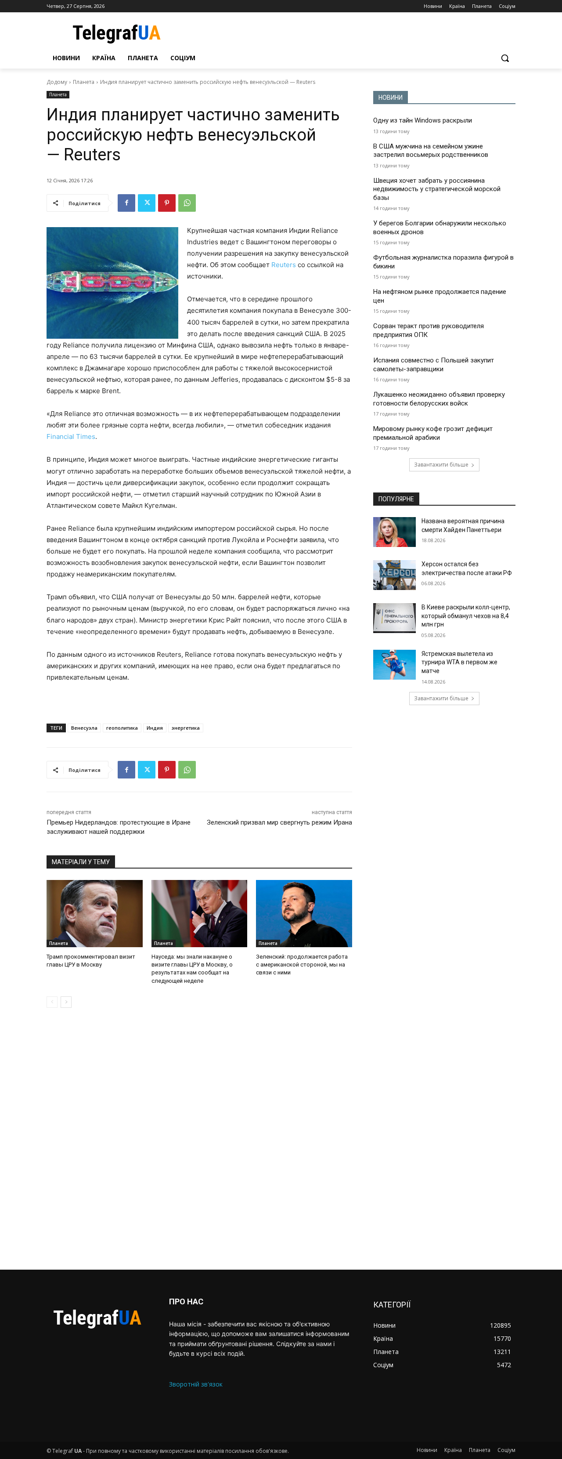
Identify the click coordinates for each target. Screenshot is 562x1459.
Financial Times (71, 436)
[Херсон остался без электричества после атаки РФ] (394, 575)
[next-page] (66, 1002)
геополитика (122, 727)
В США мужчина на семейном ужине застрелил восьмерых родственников (430, 150)
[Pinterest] (167, 203)
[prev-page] (52, 1002)
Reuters (283, 265)
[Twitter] (146, 203)
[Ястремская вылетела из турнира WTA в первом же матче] (394, 665)
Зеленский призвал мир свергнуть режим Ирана (279, 822)
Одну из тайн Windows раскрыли (422, 120)
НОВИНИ (390, 97)
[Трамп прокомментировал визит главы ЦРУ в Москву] (95, 913)
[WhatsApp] (187, 203)
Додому (57, 82)
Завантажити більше (441, 464)
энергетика (186, 727)
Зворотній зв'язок (196, 1384)
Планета (83, 82)
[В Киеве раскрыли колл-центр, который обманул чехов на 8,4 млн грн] (394, 618)
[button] (504, 58)
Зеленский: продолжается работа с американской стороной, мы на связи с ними (302, 964)
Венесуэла (84, 727)
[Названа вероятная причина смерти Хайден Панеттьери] (394, 532)
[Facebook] (126, 203)
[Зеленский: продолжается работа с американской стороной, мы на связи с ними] (304, 913)
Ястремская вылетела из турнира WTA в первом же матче (459, 662)
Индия (155, 727)
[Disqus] (199, 1139)
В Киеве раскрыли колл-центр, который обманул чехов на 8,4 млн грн (466, 616)
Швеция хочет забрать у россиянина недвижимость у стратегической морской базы (437, 189)
